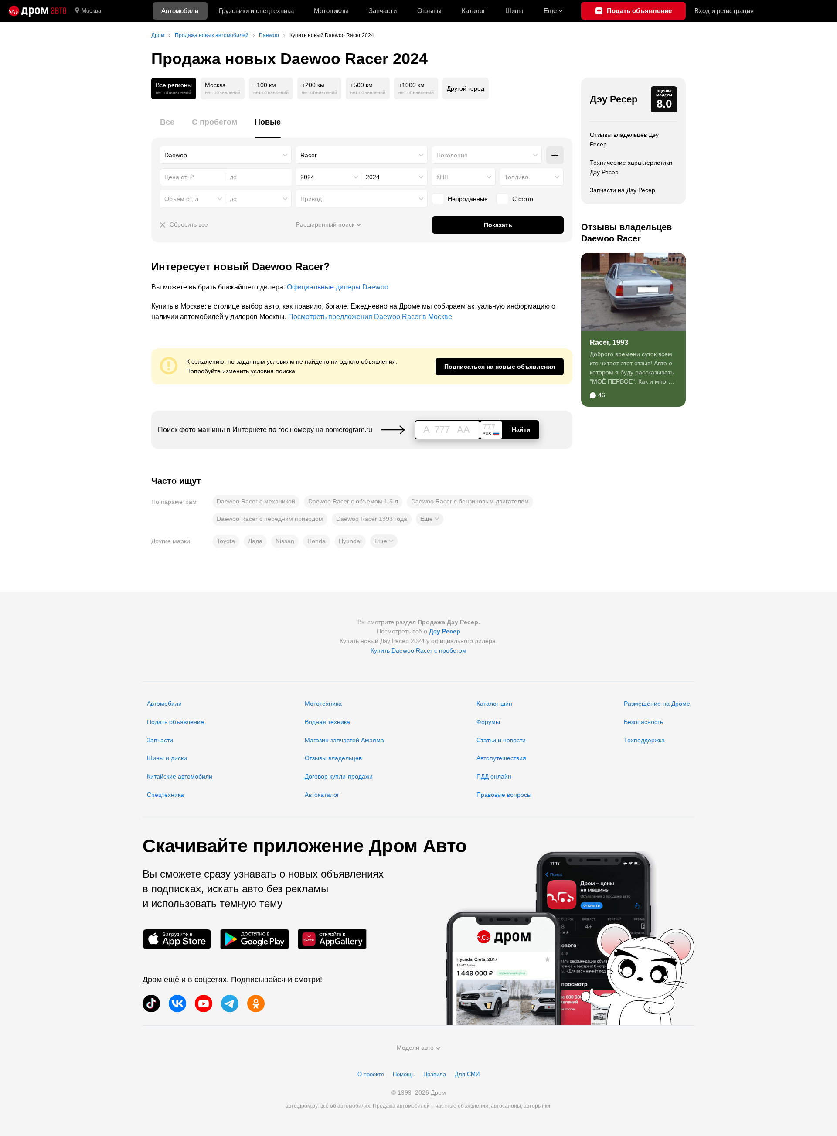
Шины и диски (167, 758)
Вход (724, 10)
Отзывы (429, 10)
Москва (91, 10)
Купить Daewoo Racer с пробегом (418, 650)
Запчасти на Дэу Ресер (622, 190)
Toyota (226, 540)
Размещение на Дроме (657, 703)
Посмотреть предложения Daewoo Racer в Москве (370, 316)
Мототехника (323, 703)
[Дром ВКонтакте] (177, 1003)
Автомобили (179, 10)
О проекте (370, 1074)
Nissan (285, 540)
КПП (442, 176)
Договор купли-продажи (339, 776)
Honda (316, 540)
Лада (255, 540)
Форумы (488, 721)
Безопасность (643, 721)
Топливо (516, 176)
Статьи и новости (501, 740)
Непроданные (468, 198)
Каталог (473, 10)
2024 (307, 176)
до (233, 198)
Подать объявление (175, 721)
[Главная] (37, 11)
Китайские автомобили (179, 776)
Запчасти (383, 10)
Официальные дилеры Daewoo (337, 287)
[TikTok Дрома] (151, 1003)
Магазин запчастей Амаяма (344, 740)
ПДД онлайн (493, 776)
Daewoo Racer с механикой (256, 501)
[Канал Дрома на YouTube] (203, 1003)
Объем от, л (181, 198)
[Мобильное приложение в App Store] (177, 939)
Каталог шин (494, 703)
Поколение (452, 155)
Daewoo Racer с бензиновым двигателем (470, 501)
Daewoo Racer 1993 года (371, 518)
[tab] (167, 127)
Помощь (404, 1074)
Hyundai (350, 540)
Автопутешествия (501, 758)
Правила (434, 1074)
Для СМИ (467, 1074)
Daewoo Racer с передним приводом (270, 518)
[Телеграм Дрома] (229, 1003)
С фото (522, 198)
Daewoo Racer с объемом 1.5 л (353, 501)
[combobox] (226, 155)
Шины (514, 10)
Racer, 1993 (609, 342)
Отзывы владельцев (333, 758)
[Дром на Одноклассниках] (256, 1003)
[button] (429, 519)
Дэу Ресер (613, 99)
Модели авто (415, 1047)
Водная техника (327, 721)
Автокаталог (322, 794)
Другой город (465, 88)
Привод (311, 198)
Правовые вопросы (503, 794)
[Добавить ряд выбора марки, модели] (555, 155)
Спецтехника (165, 794)
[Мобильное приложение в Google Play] (254, 939)
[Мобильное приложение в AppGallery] (332, 939)
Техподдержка (644, 740)
